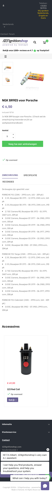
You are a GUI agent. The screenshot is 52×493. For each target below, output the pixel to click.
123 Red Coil (13, 389)
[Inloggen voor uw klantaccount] (3, 5)
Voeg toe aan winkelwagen (22, 143)
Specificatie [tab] (30, 175)
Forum (12, 33)
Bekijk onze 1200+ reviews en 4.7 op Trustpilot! (26, 50)
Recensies (8, 181)
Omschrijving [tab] (10, 174)
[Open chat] (45, 486)
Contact (4, 33)
